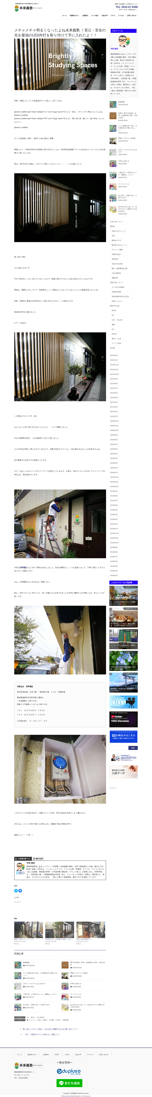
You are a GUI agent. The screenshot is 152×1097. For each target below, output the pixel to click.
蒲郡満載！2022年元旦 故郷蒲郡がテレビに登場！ (123, 690)
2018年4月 (114, 571)
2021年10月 (114, 374)
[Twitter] (17, 872)
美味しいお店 (116, 338)
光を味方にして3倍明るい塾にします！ (59, 939)
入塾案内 (46, 1054)
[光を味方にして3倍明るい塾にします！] (59, 930)
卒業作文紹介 (116, 254)
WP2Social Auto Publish (67, 1096)
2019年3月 (114, 519)
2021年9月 (114, 379)
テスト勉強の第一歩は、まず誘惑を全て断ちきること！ (127, 128)
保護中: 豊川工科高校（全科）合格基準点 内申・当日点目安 (127, 115)
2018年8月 (114, 552)
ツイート (113, 788)
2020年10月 (114, 430)
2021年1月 (114, 416)
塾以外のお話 (115, 306)
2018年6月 (114, 561)
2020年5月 (114, 454)
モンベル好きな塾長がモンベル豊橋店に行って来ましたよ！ (122, 603)
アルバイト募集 (117, 250)
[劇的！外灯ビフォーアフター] (28, 930)
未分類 (112, 348)
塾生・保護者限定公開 (119, 268)
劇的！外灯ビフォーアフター (24, 939)
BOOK (114, 310)
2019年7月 (114, 500)
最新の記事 (39, 858)
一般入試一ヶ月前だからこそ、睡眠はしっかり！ (40, 994)
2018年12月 (114, 533)
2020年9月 (114, 435)
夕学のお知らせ (75, 983)
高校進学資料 (116, 292)
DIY (28, 1017)
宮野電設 (23, 567)
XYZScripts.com (86, 1096)
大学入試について (116, 222)
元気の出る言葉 (117, 264)
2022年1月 (114, 360)
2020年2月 (114, 468)
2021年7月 (114, 388)
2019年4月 (114, 514)
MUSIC (114, 334)
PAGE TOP (146, 1062)
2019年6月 (114, 505)
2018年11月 (114, 538)
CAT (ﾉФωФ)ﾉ (117, 320)
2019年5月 (114, 510)
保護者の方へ (32, 1054)
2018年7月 (114, 557)
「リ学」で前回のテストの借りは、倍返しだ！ (41, 1034)
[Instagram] (23, 872)
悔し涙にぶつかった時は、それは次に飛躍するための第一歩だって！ (50, 1029)
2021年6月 (114, 393)
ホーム (19, 1054)
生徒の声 (78, 1054)
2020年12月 (114, 421)
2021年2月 (114, 411)
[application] (123, 719)
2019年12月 (114, 477)
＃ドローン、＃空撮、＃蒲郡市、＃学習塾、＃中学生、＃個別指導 (49, 1020)
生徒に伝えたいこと (119, 231)
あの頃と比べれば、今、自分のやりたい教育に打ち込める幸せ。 (127, 209)
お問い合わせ (103, 1054)
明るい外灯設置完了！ (84, 939)
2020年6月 (114, 449)
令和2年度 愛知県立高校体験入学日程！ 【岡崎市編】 (122, 668)
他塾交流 (115, 278)
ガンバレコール (75, 994)
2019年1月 (114, 529)
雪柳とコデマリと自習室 (78, 973)
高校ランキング (117, 301)
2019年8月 (114, 496)
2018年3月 (114, 575)
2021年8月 (114, 383)
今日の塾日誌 (40, 1017)
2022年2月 (114, 355)
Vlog (113, 236)
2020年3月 (114, 463)
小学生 (67, 1054)
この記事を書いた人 (23, 858)
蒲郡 (113, 324)
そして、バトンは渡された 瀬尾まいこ (122, 646)
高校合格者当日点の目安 (120, 296)
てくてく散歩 (116, 343)
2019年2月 (114, 524)
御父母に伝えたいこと (119, 245)
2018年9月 (114, 547)
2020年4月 (114, 458)
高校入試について (116, 282)
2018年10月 (114, 543)
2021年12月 (114, 365)
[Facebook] (20, 872)
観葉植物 (26, 962)
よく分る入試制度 (118, 287)
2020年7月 (114, 444)
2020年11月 (114, 426)
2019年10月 (114, 486)
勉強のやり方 (116, 240)
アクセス (90, 1054)
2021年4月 (114, 402)
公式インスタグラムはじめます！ (35, 983)
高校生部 (115, 259)
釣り (113, 329)
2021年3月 (114, 407)
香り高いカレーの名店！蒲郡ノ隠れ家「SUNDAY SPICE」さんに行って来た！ (123, 625)
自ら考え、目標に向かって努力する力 (36, 1005)
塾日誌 (33, 1017)
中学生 (56, 1054)
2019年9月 (114, 491)
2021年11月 (114, 369)
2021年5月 (114, 397)
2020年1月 (114, 472)
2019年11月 (114, 482)
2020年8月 (114, 440)
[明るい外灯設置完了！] (90, 930)
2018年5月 (114, 566)
